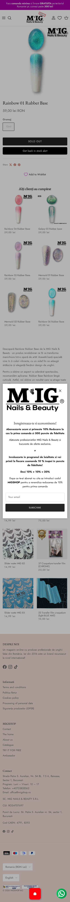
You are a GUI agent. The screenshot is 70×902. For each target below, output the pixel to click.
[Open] (35, 893)
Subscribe (35, 507)
